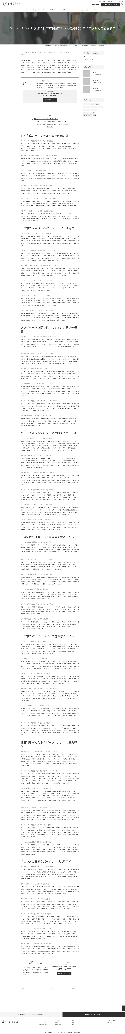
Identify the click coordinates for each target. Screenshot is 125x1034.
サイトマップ (110, 1022)
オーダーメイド (86, 109)
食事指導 (100, 107)
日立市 (84, 104)
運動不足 (97, 104)
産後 (96, 107)
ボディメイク (86, 112)
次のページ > (75, 988)
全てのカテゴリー (88, 57)
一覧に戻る (49, 988)
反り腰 (94, 115)
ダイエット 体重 (88, 59)
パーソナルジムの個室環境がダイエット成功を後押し (51, 121)
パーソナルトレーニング (88, 107)
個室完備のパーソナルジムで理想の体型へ (46, 119)
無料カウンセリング (87, 115)
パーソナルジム (91, 104)
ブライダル (92, 112)
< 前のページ (24, 988)
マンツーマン (94, 109)
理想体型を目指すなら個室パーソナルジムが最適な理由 (52, 124)
